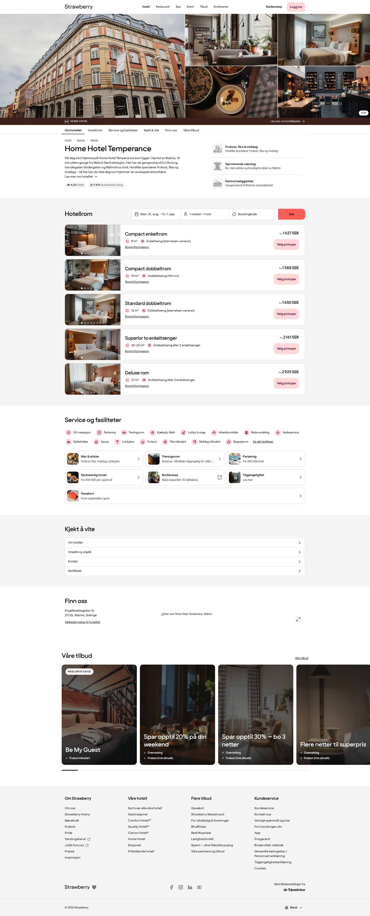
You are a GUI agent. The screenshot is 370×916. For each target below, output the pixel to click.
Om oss (70, 808)
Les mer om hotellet (79, 176)
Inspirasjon (73, 857)
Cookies (260, 868)
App (257, 833)
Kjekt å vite (151, 130)
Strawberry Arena (77, 814)
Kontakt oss (262, 814)
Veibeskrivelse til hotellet (82, 622)
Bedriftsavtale (201, 833)
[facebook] (171, 887)
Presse (69, 851)
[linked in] (190, 887)
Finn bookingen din (268, 827)
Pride (68, 833)
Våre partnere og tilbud (207, 851)
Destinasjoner (138, 814)
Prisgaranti (262, 839)
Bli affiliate (198, 827)
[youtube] (199, 887)
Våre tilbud (191, 130)
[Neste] (115, 240)
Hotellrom (95, 130)
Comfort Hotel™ (139, 820)
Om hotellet (73, 130)
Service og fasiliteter (123, 130)
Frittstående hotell (141, 851)
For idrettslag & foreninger (210, 820)
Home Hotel (136, 839)
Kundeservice (264, 808)
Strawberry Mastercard (207, 814)
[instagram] (180, 887)
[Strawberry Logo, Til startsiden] (79, 7)
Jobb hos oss (74, 845)
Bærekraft (72, 820)
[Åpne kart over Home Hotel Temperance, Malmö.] (298, 619)
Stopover (134, 845)
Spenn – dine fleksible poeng (212, 845)
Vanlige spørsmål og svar (272, 820)
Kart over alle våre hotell (145, 808)
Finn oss (171, 130)
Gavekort (197, 808)
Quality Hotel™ (138, 827)
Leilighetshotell (202, 839)
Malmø (94, 140)
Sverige (81, 140)
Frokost (70, 827)
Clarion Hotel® (138, 833)
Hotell (68, 140)
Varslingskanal (75, 839)
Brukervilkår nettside (268, 845)
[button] (92, 240)
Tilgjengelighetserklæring (272, 862)
